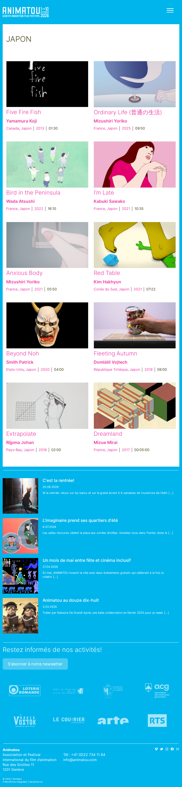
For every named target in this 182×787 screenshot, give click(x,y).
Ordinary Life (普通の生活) (128, 112)
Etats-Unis (15, 369)
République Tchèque (111, 369)
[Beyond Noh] (47, 325)
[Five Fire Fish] (47, 84)
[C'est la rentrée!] (20, 496)
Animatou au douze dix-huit (71, 600)
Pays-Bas (14, 450)
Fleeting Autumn (115, 353)
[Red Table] (135, 245)
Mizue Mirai (105, 442)
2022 (38, 208)
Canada (12, 128)
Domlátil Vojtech (110, 362)
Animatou (26, 12)
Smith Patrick (20, 362)
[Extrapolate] (47, 406)
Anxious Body (24, 272)
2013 (40, 128)
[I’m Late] (135, 164)
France (99, 128)
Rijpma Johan (20, 442)
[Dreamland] (135, 406)
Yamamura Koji (21, 121)
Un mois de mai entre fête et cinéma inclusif (87, 560)
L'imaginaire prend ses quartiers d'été (80, 520)
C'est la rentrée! (58, 480)
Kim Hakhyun (107, 281)
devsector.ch (36, 782)
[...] (170, 493)
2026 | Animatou (13, 779)
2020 (45, 369)
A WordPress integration (15, 782)
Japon (26, 128)
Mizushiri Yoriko (110, 121)
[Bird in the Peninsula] (47, 164)
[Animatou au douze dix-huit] (20, 615)
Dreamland (108, 433)
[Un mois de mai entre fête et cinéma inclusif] (20, 576)
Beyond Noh (22, 353)
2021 (126, 208)
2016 (43, 450)
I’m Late (104, 192)
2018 (148, 369)
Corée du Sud (105, 289)
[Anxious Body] (47, 245)
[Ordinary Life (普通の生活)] (135, 84)
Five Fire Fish (23, 111)
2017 (126, 450)
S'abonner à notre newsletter (35, 664)
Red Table (107, 272)
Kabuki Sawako (109, 201)
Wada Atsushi (20, 201)
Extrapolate (21, 433)
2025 (126, 128)
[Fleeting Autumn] (135, 325)
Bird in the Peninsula (33, 192)
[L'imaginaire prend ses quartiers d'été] (20, 536)
